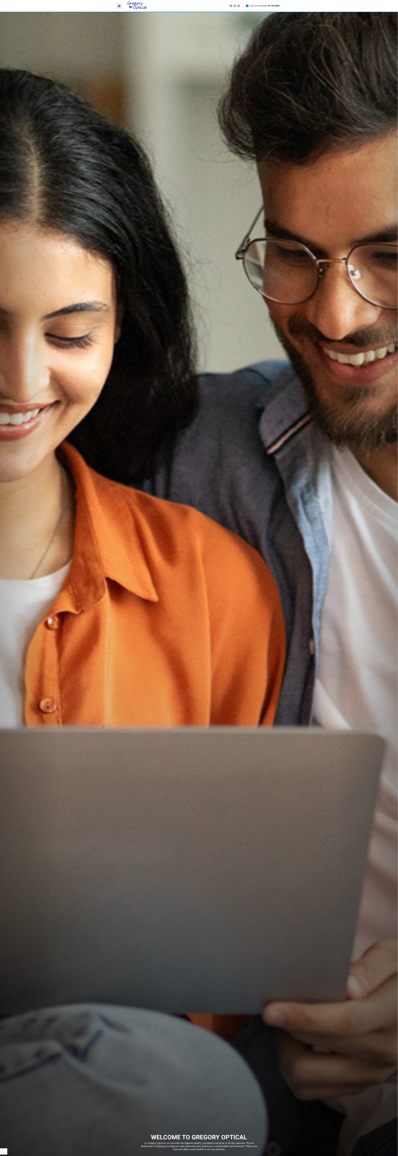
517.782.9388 (273, 6)
